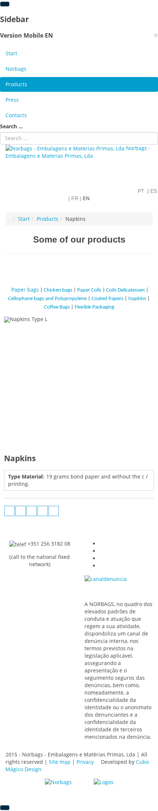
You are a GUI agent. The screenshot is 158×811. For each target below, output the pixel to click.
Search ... (11, 126)
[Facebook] (20, 511)
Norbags (16, 68)
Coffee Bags (57, 307)
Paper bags (25, 289)
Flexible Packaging (94, 307)
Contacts (16, 115)
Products (16, 84)
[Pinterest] (42, 511)
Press (12, 99)
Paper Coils (89, 290)
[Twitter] (31, 511)
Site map (60, 761)
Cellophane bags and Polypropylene (48, 299)
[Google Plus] (9, 511)
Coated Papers (107, 299)
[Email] (54, 511)
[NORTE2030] (58, 781)
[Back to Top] (5, 807)
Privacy (85, 761)
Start (11, 53)
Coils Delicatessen (125, 290)
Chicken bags (58, 290)
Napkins (136, 299)
